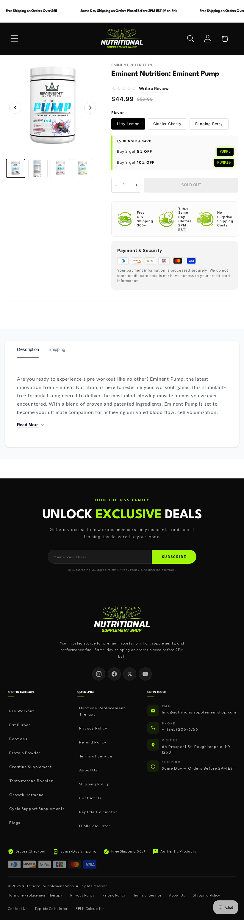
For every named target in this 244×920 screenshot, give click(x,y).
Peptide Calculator (98, 811)
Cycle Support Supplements (37, 808)
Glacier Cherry (167, 124)
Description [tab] (28, 349)
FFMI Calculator (94, 825)
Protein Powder (24, 752)
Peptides (18, 738)
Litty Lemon (128, 124)
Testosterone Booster (31, 780)
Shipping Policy (94, 784)
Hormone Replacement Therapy (102, 710)
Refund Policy (92, 742)
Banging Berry (209, 124)
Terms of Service (95, 756)
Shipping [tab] (57, 349)
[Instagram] (98, 673)
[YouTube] (145, 673)
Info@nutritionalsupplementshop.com (199, 712)
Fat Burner (19, 724)
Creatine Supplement (30, 766)
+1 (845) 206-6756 (180, 729)
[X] (129, 673)
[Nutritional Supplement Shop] (122, 619)
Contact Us (90, 797)
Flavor (117, 112)
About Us (88, 770)
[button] (14, 38)
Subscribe (174, 556)
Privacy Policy (93, 728)
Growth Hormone (26, 794)
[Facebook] (114, 673)
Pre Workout (21, 710)
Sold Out (191, 185)
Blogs (14, 822)
